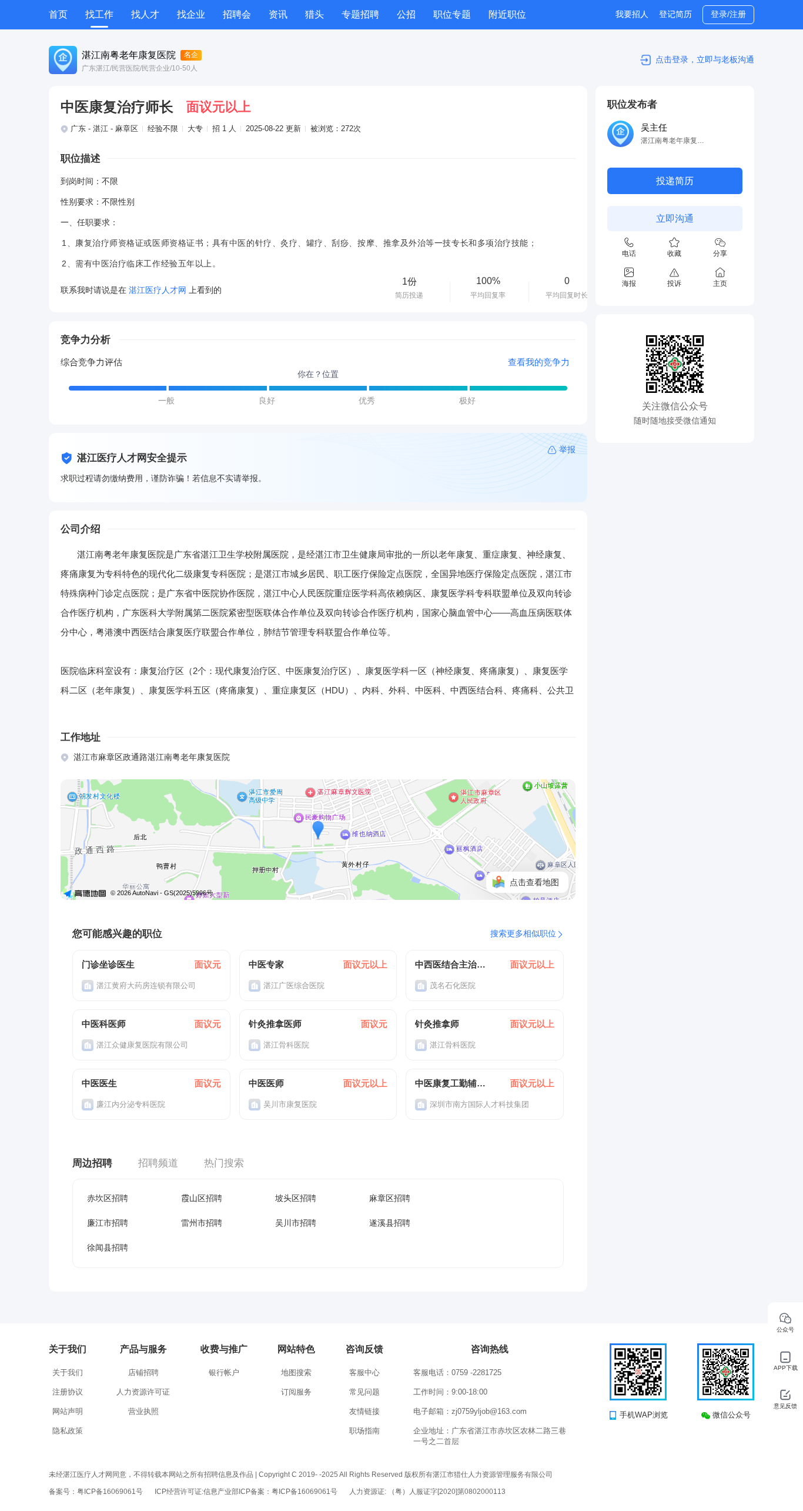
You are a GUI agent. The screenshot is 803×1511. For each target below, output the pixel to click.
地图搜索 (296, 1372)
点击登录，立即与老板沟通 (704, 59)
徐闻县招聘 (107, 1247)
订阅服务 (296, 1391)
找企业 (191, 14)
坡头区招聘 (295, 1198)
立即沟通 (675, 219)
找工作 (99, 14)
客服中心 (364, 1372)
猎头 (314, 14)
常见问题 (364, 1391)
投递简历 (675, 181)
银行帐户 (224, 1372)
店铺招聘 (143, 1372)
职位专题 (452, 14)
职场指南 (364, 1430)
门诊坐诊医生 (108, 964)
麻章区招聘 (389, 1198)
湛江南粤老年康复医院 (129, 55)
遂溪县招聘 (389, 1223)
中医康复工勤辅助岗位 (451, 1083)
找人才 (145, 14)
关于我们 (67, 1372)
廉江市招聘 (107, 1223)
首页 (58, 14)
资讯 (278, 14)
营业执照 (143, 1411)
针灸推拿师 (437, 1024)
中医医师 (266, 1083)
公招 (406, 14)
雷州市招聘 (201, 1223)
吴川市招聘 (295, 1223)
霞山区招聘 (201, 1198)
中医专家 (266, 964)
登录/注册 (728, 14)
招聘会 (237, 14)
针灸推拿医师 (275, 1024)
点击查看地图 (534, 882)
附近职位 (507, 14)
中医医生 (99, 1083)
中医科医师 (104, 1024)
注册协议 (67, 1391)
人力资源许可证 (143, 1391)
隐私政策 (67, 1430)
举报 (567, 449)
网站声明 (67, 1411)
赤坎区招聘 (107, 1198)
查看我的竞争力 (539, 362)
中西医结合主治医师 (451, 964)
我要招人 (631, 14)
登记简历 (675, 14)
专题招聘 (360, 14)
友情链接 (364, 1411)
